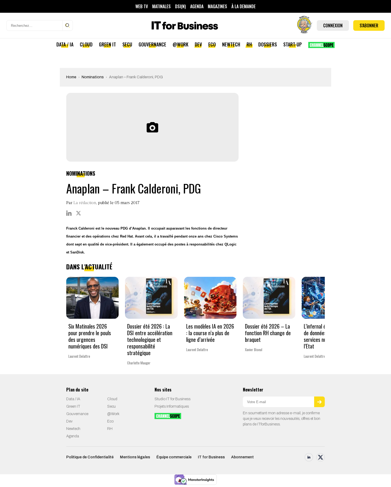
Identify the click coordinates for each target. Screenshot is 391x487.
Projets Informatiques (172, 406)
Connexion (333, 25)
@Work (180, 44)
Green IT (107, 44)
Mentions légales (135, 457)
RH (249, 44)
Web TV (141, 6)
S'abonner (369, 25)
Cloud (86, 44)
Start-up (292, 44)
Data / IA (64, 44)
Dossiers (267, 44)
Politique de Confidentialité (90, 457)
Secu (127, 44)
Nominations (93, 77)
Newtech (231, 44)
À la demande (243, 6)
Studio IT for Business (172, 399)
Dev (198, 44)
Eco (212, 44)
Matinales (161, 6)
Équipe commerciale (174, 457)
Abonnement (242, 457)
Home (71, 77)
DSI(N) (180, 6)
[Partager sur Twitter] (78, 213)
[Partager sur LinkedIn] (69, 213)
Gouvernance (152, 44)
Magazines (217, 6)
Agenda (196, 6)
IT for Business (211, 457)
